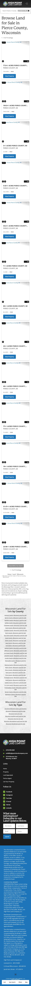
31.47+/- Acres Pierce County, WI (15, 506)
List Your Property (8, 781)
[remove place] (28, 10)
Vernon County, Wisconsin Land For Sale (15, 692)
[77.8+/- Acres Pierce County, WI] (15, 52)
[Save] (28, 43)
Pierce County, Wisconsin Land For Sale (15, 670)
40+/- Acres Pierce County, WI (14, 386)
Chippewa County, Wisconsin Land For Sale (15, 625)
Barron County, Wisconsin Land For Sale (15, 618)
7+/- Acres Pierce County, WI (15, 266)
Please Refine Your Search (16, 566)
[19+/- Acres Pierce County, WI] (15, 453)
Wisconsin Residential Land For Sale (15, 724)
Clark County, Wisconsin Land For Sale (15, 628)
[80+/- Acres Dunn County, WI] (15, 292)
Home (5, 768)
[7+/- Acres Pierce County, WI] (15, 252)
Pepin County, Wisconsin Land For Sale (15, 667)
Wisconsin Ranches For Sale (15, 719)
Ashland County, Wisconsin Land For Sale (15, 615)
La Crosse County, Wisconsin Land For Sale (15, 653)
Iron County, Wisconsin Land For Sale (15, 645)
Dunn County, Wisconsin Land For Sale (15, 633)
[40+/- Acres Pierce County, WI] (15, 372)
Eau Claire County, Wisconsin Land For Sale (15, 635)
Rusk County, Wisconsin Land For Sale (15, 680)
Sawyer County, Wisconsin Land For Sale (15, 682)
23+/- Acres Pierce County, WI (14, 346)
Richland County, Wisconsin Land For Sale (15, 677)
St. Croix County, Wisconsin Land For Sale (15, 685)
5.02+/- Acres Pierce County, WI (15, 186)
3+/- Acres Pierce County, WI (15, 146)
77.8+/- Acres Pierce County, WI (15, 65)
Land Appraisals (8, 775)
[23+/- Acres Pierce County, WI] (15, 332)
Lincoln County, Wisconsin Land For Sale (15, 658)
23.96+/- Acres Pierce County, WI (15, 547)
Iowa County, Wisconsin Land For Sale (15, 643)
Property (6, 772)
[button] (15, 974)
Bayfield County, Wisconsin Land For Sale (15, 620)
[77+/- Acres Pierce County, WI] (15, 413)
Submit (7, 837)
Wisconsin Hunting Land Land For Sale (15, 716)
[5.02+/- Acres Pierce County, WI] (15, 172)
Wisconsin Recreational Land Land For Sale (15, 721)
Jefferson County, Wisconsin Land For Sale (15, 650)
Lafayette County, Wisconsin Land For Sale (15, 655)
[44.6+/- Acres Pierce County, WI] (15, 212)
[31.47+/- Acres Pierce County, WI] (15, 493)
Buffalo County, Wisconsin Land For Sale (15, 623)
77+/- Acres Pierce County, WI (14, 426)
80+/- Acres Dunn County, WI (15, 306)
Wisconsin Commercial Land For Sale (15, 711)
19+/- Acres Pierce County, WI (14, 466)
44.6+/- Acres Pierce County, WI (15, 226)
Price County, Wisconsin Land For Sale (15, 675)
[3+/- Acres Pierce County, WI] (15, 132)
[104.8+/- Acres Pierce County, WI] (15, 92)
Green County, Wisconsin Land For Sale (15, 640)
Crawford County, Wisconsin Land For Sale (15, 630)
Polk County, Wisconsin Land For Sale (15, 672)
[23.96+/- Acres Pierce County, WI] (15, 533)
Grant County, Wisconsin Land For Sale (15, 638)
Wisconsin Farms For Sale (15, 714)
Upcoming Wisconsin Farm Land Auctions (16, 708)
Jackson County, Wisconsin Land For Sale (15, 648)
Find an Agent (7, 778)
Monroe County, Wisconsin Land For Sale (15, 665)
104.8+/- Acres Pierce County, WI (15, 105)
